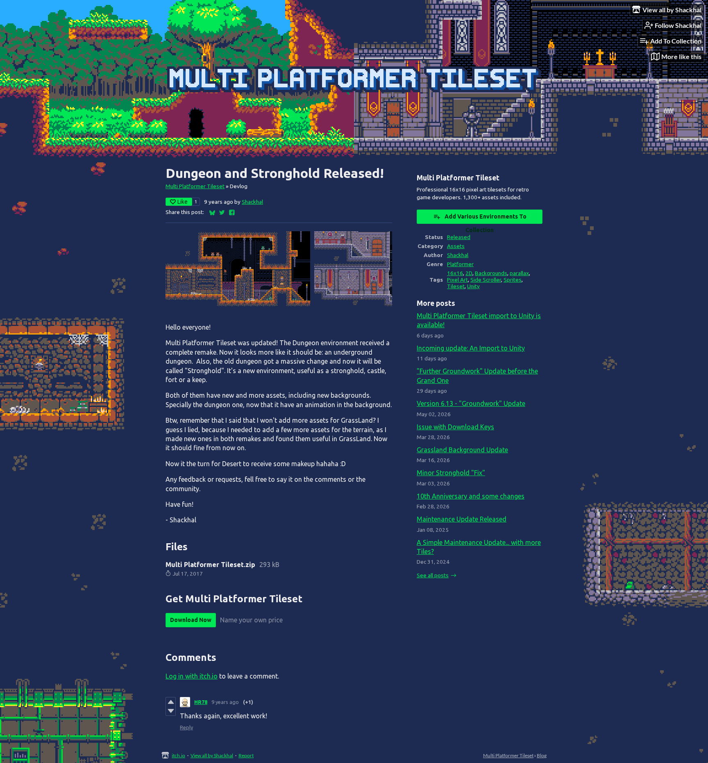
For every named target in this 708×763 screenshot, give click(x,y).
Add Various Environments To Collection (485, 218)
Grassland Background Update (462, 449)
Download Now (190, 620)
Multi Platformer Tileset (195, 186)
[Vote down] (170, 710)
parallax (519, 273)
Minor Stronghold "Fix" (451, 472)
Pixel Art (457, 279)
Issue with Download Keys (455, 426)
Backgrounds (491, 273)
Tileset (456, 286)
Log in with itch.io (192, 676)
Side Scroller (485, 279)
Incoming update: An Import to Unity (471, 348)
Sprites (513, 279)
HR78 (200, 702)
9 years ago (225, 702)
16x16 (455, 273)
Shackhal (252, 201)
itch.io (178, 755)
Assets (456, 246)
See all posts (433, 575)
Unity (473, 286)
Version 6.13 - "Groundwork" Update (471, 403)
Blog (542, 755)
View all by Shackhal (212, 755)
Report (246, 755)
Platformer (460, 264)
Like (182, 201)
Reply (186, 727)
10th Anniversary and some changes (470, 496)
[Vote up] (170, 701)
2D (468, 273)
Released (458, 237)
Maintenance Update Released (461, 519)
